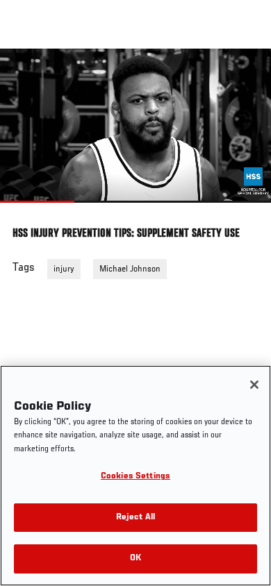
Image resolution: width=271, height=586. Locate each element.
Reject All (135, 517)
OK (135, 558)
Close (246, 75)
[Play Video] (135, 126)
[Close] (254, 384)
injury (64, 269)
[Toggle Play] (29, 211)
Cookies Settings (135, 476)
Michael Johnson (130, 269)
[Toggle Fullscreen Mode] (242, 211)
